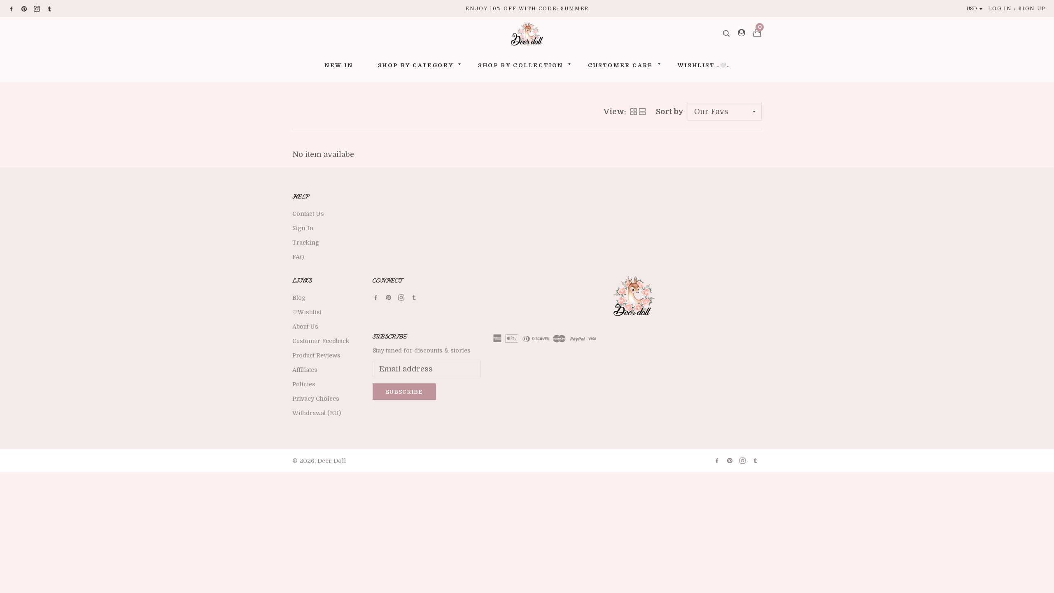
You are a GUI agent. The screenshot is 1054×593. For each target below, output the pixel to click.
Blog (298, 297)
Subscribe (404, 392)
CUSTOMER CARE (620, 65)
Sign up (1032, 9)
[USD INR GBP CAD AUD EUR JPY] (976, 9)
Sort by (669, 111)
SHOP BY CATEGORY (416, 65)
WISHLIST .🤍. (704, 65)
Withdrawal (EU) (316, 413)
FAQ (298, 257)
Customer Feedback (320, 341)
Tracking (305, 242)
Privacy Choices (315, 398)
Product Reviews (316, 355)
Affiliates (304, 370)
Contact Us (308, 213)
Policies (303, 384)
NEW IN (338, 65)
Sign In (302, 228)
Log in (1000, 9)
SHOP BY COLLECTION (520, 65)
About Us (305, 326)
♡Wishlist (307, 312)
